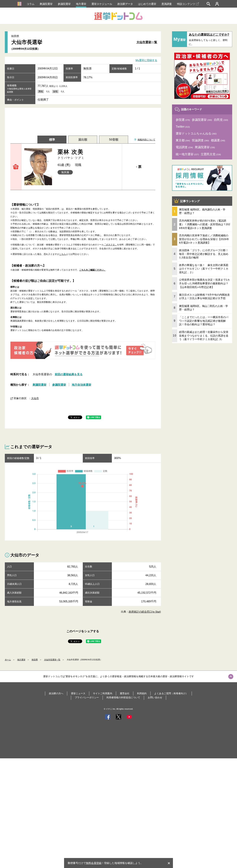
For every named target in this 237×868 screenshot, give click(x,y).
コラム (30, 3)
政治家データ (125, 3)
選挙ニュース (78, 693)
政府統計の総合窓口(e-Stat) (145, 611)
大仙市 (35, 398)
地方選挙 (81, 3)
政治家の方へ (56, 693)
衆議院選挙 (46, 3)
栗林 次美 (71, 154)
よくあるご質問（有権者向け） (171, 693)
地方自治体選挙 (81, 384)
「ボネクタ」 (110, 244)
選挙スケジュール (101, 3)
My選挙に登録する (146, 60)
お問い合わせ (155, 697)
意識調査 (166, 3)
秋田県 (35, 660)
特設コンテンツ (186, 3)
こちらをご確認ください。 (92, 270)
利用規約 (142, 693)
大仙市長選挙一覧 (52, 660)
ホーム (8, 660)
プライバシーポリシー (87, 697)
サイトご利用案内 (102, 693)
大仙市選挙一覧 (146, 42)
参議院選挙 (64, 3)
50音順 (113, 139)
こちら (62, 254)
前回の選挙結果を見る (69, 374)
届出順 (82, 139)
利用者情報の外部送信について (123, 697)
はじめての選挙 (147, 3)
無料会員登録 (93, 863)
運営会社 (124, 693)
